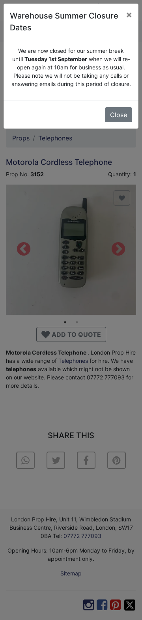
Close (118, 115)
